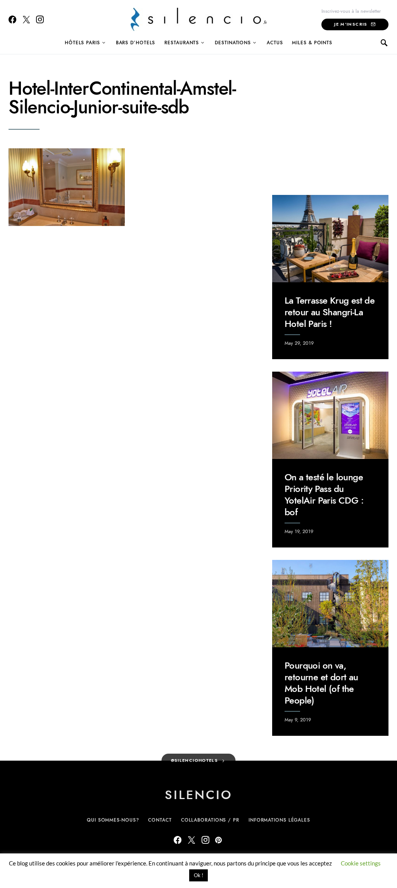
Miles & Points (312, 43)
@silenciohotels (194, 760)
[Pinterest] (218, 840)
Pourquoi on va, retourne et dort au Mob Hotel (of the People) (321, 683)
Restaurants (181, 43)
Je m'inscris (351, 24)
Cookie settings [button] (361, 863)
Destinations (233, 43)
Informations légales (279, 820)
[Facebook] (12, 19)
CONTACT (159, 820)
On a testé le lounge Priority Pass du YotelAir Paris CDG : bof (324, 494)
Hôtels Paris (82, 43)
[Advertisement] (330, 127)
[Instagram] (40, 19)
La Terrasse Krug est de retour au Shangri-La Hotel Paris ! (330, 312)
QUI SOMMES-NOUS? (113, 820)
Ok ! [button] (198, 875)
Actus (275, 43)
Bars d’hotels (135, 43)
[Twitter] (26, 19)
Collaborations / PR (210, 820)
